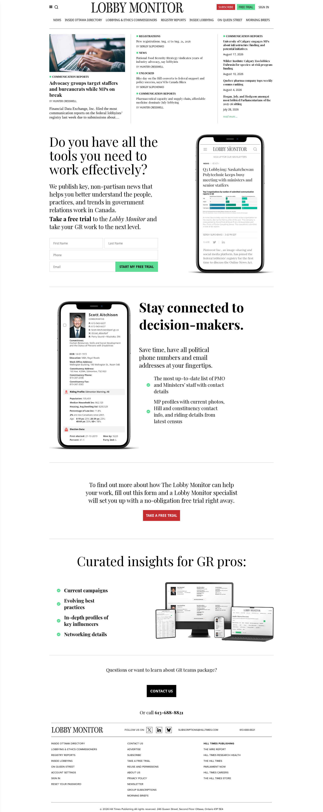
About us (133, 772)
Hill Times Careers (216, 772)
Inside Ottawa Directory (83, 20)
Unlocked (146, 73)
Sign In (264, 7)
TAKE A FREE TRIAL (161, 515)
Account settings (63, 772)
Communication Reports (70, 76)
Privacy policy (137, 778)
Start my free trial (136, 266)
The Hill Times (213, 760)
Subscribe (226, 7)
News (57, 20)
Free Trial (246, 7)
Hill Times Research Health (222, 755)
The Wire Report (215, 749)
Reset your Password (66, 784)
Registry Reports (173, 20)
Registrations (149, 36)
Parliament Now (215, 766)
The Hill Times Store (217, 778)
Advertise (134, 749)
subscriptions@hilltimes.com (198, 729)
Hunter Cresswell (65, 101)
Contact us (161, 691)
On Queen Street (230, 20)
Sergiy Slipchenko (152, 46)
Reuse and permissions (143, 766)
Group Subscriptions (141, 789)
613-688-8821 (247, 729)
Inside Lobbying (202, 20)
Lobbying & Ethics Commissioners (131, 20)
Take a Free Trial (138, 760)
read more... (230, 116)
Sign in (55, 778)
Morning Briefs (258, 20)
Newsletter (135, 784)
